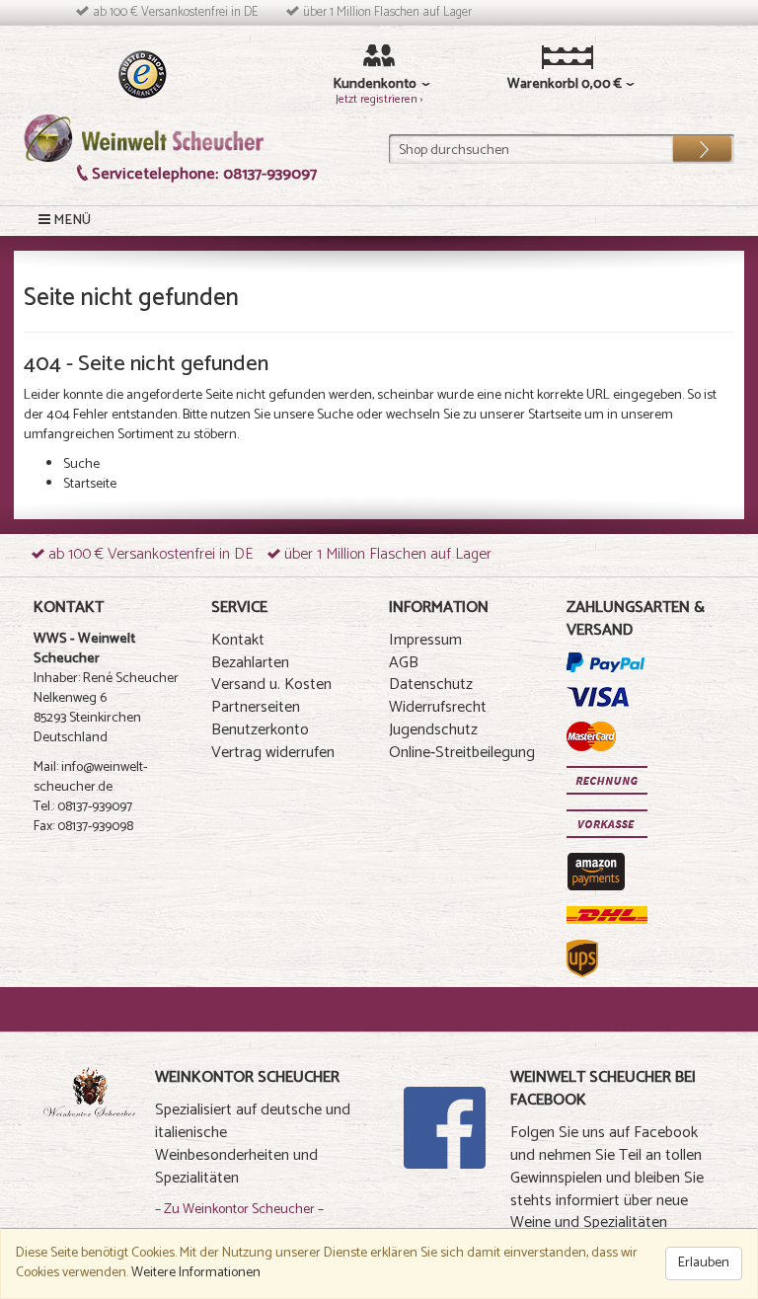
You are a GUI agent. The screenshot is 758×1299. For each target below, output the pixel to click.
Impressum (425, 640)
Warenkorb (541, 85)
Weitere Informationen (196, 1272)
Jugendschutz (433, 730)
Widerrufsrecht (438, 707)
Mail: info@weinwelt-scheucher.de (90, 777)
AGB (403, 663)
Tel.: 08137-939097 (83, 807)
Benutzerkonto (260, 730)
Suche (335, 415)
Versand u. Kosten (271, 684)
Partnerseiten (255, 707)
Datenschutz (431, 684)
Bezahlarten (250, 663)
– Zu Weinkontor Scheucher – (239, 1209)
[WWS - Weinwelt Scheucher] (144, 137)
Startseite (554, 415)
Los (689, 144)
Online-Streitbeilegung (462, 752)
